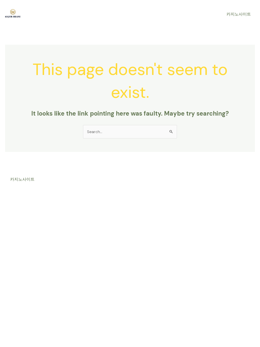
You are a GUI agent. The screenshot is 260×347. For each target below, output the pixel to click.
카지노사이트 (238, 14)
